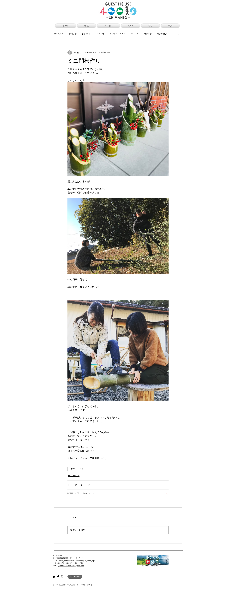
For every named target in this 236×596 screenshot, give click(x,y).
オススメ (134, 34)
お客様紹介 (87, 34)
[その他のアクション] (167, 52)
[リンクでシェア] (89, 485)
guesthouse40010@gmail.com (71, 565)
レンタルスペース (117, 34)
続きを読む (162, 34)
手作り (72, 469)
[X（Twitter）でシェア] (75, 485)
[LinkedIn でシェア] (82, 485)
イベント (101, 34)
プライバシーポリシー (85, 585)
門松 (81, 469)
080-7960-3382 (65, 563)
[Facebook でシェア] (68, 485)
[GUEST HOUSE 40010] (54, 576)
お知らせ (72, 34)
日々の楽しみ (73, 476)
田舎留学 (148, 34)
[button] (178, 34)
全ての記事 (58, 34)
